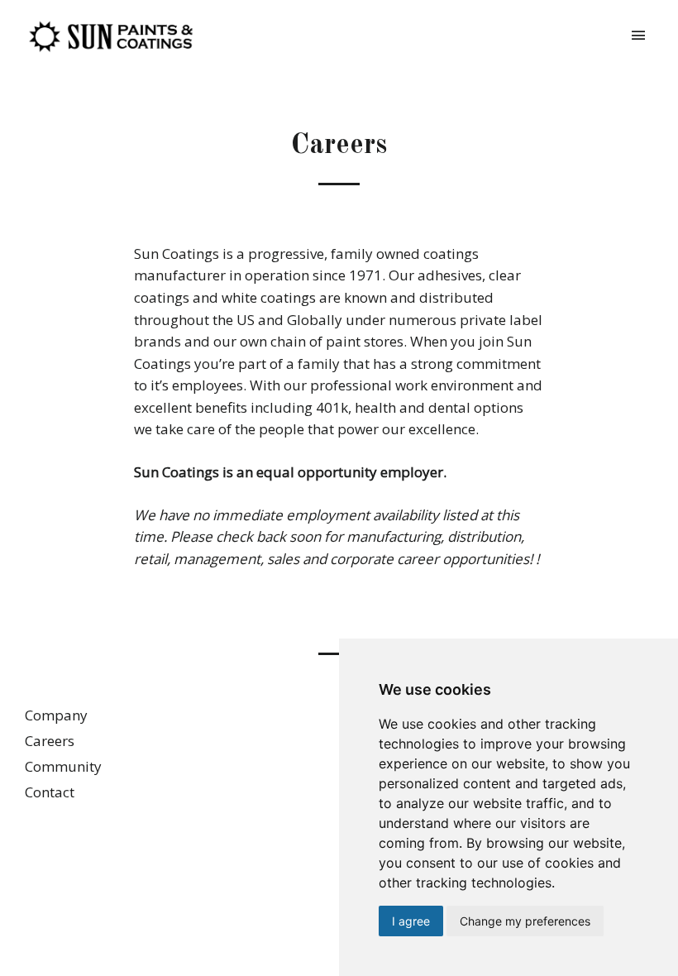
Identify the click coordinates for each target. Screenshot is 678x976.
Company (56, 715)
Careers (49, 740)
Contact (49, 791)
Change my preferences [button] (525, 921)
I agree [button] (411, 921)
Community (63, 766)
